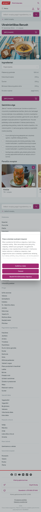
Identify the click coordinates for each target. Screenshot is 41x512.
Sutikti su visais (20, 266)
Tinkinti (20, 271)
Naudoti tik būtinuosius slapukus (20, 277)
